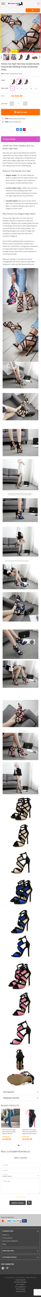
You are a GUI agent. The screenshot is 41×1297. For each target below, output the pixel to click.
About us (5, 1235)
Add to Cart (21, 112)
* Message (6, 1181)
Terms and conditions (10, 1241)
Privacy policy (7, 1238)
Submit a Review (18, 1203)
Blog (4, 1244)
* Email (5, 1170)
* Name (5, 1165)
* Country (5, 1174)
